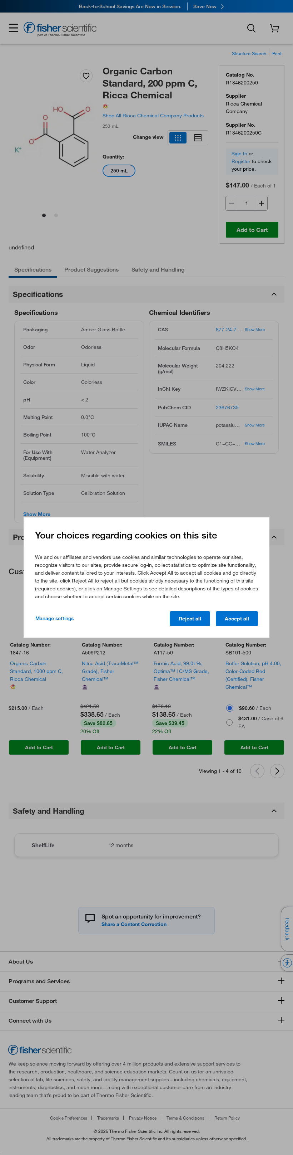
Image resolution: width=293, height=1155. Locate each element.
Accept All (237, 618)
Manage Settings (54, 618)
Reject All (190, 618)
